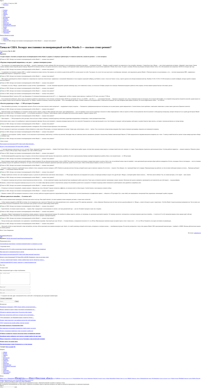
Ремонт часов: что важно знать (9, 341)
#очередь (169, 378)
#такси (14, 380)
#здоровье (100, 378)
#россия (198, 378)
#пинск (173, 378)
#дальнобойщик (76, 378)
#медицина (125, 378)
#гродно (70, 378)
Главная (5, 10)
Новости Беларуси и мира (7, 35)
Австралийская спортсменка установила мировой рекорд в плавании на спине (21, 243)
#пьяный (190, 378)
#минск (130, 378)
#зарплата (95, 378)
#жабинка (85, 378)
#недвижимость (155, 378)
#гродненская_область (64, 378)
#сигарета (2, 380)
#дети (82, 378)
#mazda (2, 235)
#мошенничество (144, 378)
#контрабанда (113, 378)
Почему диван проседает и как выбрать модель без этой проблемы (18, 320)
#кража (118, 378)
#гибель (57, 378)
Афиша (5, 13)
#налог (150, 378)
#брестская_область (44, 378)
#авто (5, 235)
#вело (54, 378)
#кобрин (107, 378)
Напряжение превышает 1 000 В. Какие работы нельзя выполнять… (18, 307)
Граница (5, 14)
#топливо (17, 380)
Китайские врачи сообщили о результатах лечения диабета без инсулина (20, 336)
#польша (181, 378)
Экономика (6, 32)
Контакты (5, 4)
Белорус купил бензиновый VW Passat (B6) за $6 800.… (15, 146)
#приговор (186, 378)
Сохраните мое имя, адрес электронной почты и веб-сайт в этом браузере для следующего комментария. (30, 295)
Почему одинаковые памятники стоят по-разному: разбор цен (16, 330)
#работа (194, 378)
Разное (5, 27)
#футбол (21, 380)
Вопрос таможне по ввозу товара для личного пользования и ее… (17, 309)
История (5, 18)
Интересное (6, 17)
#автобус (5, 378)
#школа (25, 380)
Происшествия (7, 24)
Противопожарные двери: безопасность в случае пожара (16, 344)
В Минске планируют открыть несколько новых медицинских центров (20, 333)
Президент (6, 22)
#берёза (26, 378)
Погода (5, 21)
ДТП (4, 15)
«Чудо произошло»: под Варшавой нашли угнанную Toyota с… (17, 317)
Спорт (5, 28)
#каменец (104, 378)
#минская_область (136, 378)
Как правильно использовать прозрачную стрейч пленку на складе (18, 328)
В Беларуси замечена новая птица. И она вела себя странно (16, 312)
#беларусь (9, 235)
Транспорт (6, 29)
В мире (5, 11)
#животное (90, 378)
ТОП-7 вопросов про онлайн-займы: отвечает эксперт (14, 323)
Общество (6, 20)
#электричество (30, 380)
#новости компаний (163, 378)
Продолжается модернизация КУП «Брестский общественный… (17, 144)
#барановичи (10, 378)
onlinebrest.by (197, 233)
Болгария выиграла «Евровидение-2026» (11, 325)
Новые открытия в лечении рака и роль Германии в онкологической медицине (22, 338)
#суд (11, 380)
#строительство (7, 380)
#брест (32, 378)
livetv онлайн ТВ (10, 346)
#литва (121, 378)
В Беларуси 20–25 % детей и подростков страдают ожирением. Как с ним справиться (23, 249)
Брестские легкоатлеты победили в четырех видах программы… (17, 315)
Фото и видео (6, 31)
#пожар (176, 378)
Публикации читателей (9, 25)
